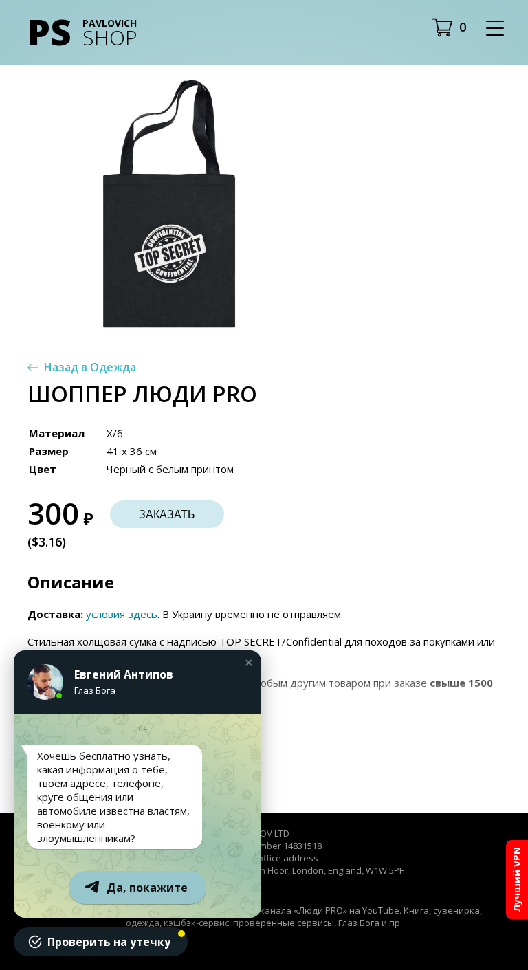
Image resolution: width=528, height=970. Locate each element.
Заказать (167, 514)
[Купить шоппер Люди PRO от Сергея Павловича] (169, 204)
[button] (249, 663)
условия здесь (121, 614)
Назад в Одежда (90, 367)
